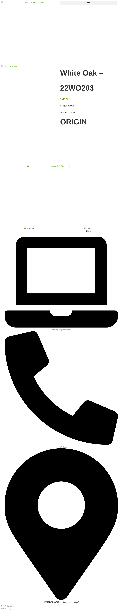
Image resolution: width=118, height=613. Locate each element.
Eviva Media (16, 609)
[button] (88, 3)
